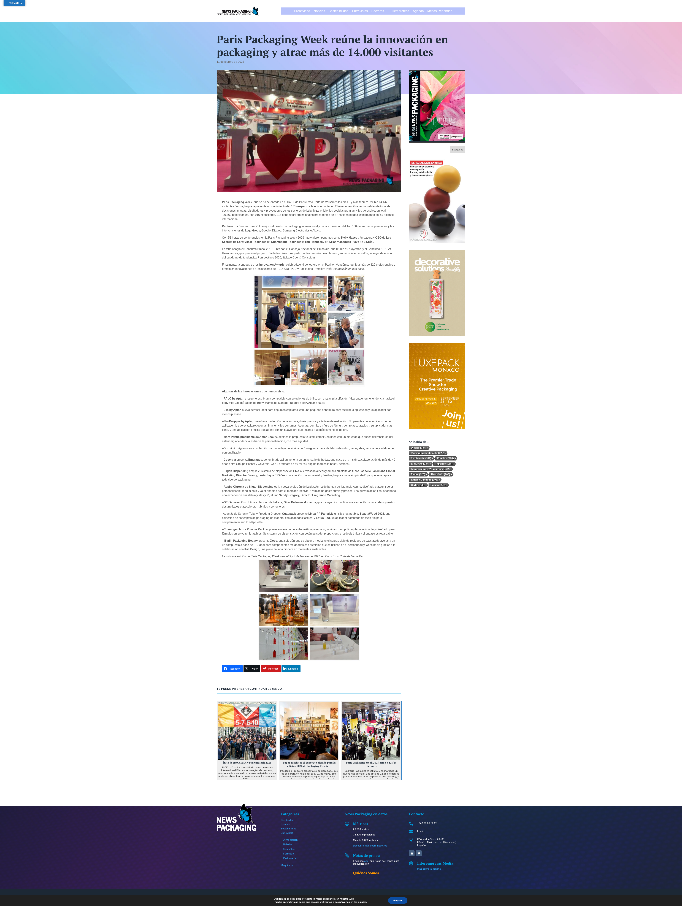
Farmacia (288, 853)
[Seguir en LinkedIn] (412, 853)
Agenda (418, 11)
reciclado (440, 474)
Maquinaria (287, 865)
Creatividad (302, 11)
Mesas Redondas (439, 11)
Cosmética (289, 849)
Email (420, 831)
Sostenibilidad (338, 11)
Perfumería (289, 858)
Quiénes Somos (366, 872)
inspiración (421, 458)
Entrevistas (360, 11)
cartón (417, 485)
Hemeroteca (400, 11)
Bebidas (287, 844)
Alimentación (290, 839)
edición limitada (424, 479)
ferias (418, 474)
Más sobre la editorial (429, 868)
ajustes (362, 902)
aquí (366, 860)
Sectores (377, 11)
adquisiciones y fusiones (430, 469)
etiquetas (420, 463)
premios (445, 458)
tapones (444, 463)
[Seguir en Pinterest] (419, 853)
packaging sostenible (427, 453)
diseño (418, 447)
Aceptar (397, 900)
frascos (438, 485)
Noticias (319, 11)
